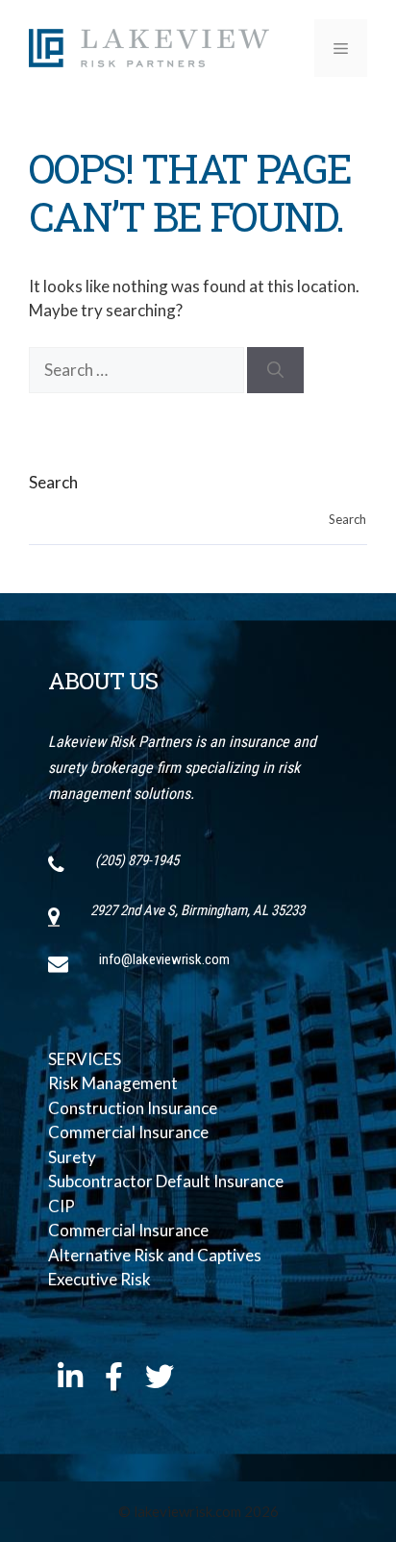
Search (53, 482)
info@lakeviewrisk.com (164, 959)
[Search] (275, 370)
